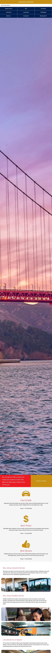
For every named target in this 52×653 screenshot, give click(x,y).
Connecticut (26, 16)
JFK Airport (43, 8)
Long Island (26, 12)
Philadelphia (43, 12)
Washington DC (43, 16)
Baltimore (8, 16)
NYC (26, 8)
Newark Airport (8, 8)
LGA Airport (8, 12)
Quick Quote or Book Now (26, 2)
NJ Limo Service (6, 5)
